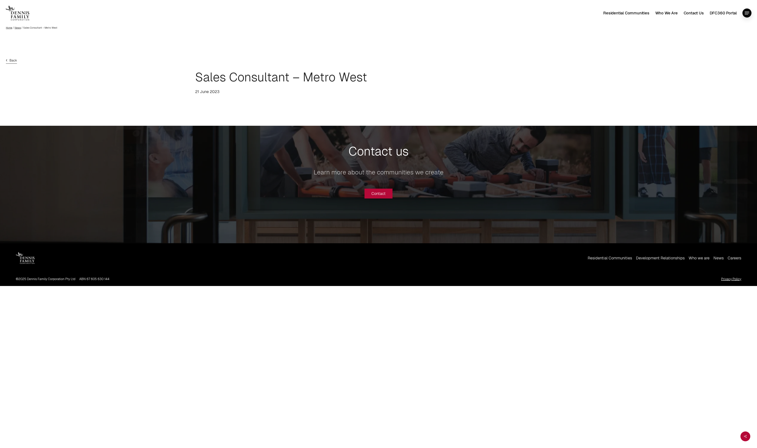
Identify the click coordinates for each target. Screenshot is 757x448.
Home (9, 27)
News (18, 27)
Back (13, 60)
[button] (746, 13)
